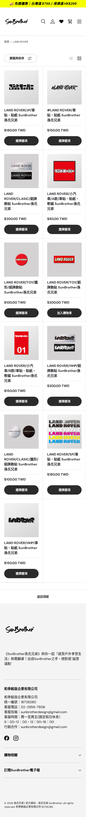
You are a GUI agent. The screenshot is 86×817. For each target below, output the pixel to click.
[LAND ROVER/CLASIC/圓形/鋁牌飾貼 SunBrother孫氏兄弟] (21, 432)
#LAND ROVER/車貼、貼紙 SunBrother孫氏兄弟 (63, 115)
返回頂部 (43, 596)
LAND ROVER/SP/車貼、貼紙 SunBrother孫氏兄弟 (63, 459)
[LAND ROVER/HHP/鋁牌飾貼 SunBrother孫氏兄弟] (64, 343)
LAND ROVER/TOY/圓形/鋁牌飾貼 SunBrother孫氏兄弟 (21, 287)
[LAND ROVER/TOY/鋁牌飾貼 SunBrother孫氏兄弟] (64, 260)
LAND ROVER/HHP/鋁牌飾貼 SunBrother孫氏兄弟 (64, 371)
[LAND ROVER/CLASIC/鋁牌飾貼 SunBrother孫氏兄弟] (21, 171)
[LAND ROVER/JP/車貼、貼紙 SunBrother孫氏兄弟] (21, 87)
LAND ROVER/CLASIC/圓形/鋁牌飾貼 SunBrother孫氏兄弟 (21, 461)
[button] (70, 21)
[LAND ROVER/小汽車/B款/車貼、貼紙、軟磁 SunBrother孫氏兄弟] (21, 343)
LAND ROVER (20, 42)
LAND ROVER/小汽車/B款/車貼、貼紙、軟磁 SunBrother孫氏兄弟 (20, 373)
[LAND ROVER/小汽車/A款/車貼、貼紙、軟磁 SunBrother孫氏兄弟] (64, 171)
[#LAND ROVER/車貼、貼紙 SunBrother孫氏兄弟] (64, 87)
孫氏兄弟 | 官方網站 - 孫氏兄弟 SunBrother (38, 803)
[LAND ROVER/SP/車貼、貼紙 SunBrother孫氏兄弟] (64, 432)
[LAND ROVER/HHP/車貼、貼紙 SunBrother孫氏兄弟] (21, 520)
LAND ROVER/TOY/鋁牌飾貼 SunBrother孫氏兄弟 (64, 287)
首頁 (6, 42)
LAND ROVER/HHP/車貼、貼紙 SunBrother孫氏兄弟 (21, 548)
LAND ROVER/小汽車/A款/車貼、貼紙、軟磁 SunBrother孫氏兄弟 (63, 201)
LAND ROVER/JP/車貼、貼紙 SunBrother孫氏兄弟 (20, 115)
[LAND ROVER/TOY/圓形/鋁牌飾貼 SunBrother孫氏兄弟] (21, 260)
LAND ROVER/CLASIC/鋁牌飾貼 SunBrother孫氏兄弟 (20, 201)
